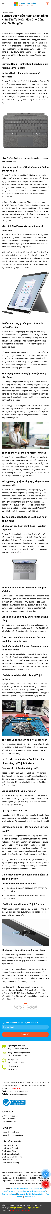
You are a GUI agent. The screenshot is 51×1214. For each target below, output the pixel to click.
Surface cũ (15, 1189)
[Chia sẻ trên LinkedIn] (36, 1007)
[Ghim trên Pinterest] (32, 1007)
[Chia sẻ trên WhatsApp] (15, 1007)
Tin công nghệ (7, 12)
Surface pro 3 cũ (26, 1189)
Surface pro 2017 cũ (11, 1191)
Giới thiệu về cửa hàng (10, 1116)
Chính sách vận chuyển (11, 1154)
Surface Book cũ (40, 1191)
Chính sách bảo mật (10, 1145)
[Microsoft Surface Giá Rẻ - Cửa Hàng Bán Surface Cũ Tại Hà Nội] (25, 4)
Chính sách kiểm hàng (10, 1163)
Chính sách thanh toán (10, 1160)
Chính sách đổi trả (9, 1151)
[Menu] (3, 4)
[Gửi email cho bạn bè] (28, 1007)
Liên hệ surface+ (8, 1119)
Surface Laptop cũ (9, 1194)
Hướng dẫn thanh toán (10, 1132)
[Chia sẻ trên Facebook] (19, 1007)
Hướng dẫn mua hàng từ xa (12, 1135)
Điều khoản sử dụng (9, 1122)
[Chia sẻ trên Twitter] (23, 1007)
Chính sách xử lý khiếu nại (12, 1157)
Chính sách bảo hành (10, 1148)
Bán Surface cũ (29, 1197)
